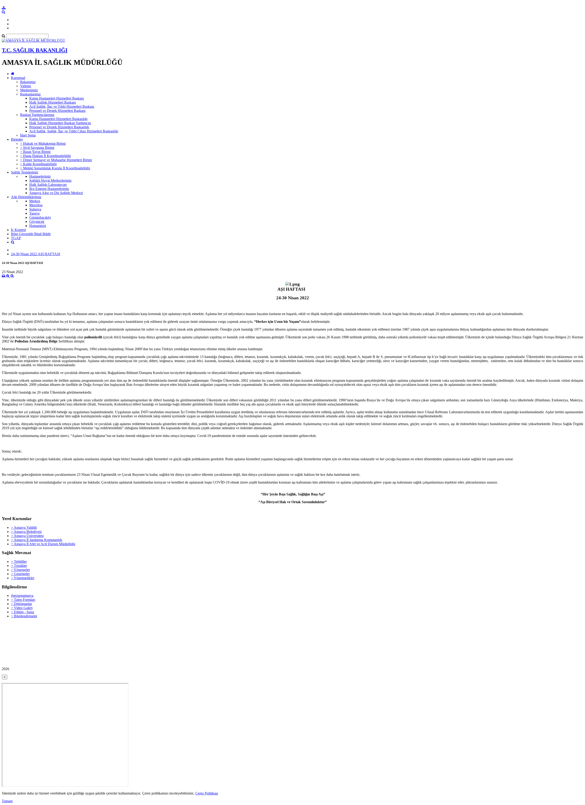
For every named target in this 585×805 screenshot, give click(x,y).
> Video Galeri (21, 608)
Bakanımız (28, 82)
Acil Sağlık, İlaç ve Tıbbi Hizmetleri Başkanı (61, 106)
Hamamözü (37, 226)
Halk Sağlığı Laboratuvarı (48, 185)
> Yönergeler (20, 570)
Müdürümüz (29, 90)
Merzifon (36, 205)
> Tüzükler (19, 566)
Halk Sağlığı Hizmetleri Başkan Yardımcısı (60, 123)
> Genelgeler (20, 574)
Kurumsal (18, 78)
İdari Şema (28, 135)
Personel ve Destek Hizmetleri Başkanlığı (59, 127)
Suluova (35, 209)
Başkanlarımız (30, 94)
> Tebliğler (19, 561)
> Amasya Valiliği (24, 527)
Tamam (7, 801)
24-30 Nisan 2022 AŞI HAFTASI (35, 254)
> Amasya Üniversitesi (27, 536)
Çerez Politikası (206, 793)
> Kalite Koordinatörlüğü (38, 164)
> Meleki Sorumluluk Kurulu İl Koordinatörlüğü (55, 168)
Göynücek (36, 222)
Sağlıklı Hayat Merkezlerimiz (50, 180)
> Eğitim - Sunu (22, 612)
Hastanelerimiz (40, 176)
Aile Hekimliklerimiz (26, 197)
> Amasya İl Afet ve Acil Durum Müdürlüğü (43, 544)
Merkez (34, 201)
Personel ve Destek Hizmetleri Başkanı (57, 111)
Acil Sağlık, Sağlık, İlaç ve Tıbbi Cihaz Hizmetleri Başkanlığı (73, 131)
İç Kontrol (18, 230)
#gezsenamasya (22, 595)
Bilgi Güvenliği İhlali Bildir (31, 234)
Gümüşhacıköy (40, 217)
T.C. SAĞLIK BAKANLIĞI (34, 50)
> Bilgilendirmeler (24, 616)
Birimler (17, 139)
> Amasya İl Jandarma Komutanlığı (36, 540)
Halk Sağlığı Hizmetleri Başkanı (52, 102)
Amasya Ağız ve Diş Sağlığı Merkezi (56, 193)
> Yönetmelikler (22, 578)
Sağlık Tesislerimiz (24, 172)
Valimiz (25, 86)
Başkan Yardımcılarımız (37, 115)
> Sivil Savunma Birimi (37, 148)
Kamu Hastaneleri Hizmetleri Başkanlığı (58, 119)
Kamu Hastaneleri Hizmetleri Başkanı (56, 98)
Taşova (34, 213)
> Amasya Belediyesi (26, 532)
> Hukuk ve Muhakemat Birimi (43, 143)
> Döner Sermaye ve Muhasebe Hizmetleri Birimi (56, 160)
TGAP (16, 238)
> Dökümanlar (21, 604)
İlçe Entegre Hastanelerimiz (49, 189)
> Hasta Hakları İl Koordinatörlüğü (45, 156)
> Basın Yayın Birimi (35, 152)
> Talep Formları (23, 600)
